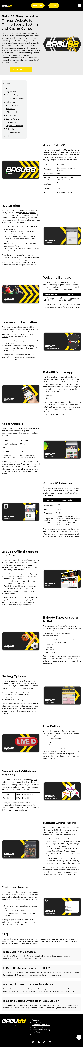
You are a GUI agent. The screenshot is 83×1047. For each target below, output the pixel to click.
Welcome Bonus (12, 95)
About (8, 88)
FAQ (7, 136)
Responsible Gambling (41, 1030)
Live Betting (11, 122)
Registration (11, 92)
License (35, 1035)
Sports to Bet (11, 116)
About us (35, 1020)
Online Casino (11, 129)
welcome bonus (59, 287)
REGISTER (37, 5)
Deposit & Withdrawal (14, 126)
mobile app (49, 377)
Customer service (9, 892)
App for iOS (10, 109)
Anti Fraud (36, 1032)
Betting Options (12, 119)
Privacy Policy (37, 1027)
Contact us (36, 1022)
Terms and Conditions (41, 1025)
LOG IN (54, 5)
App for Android (12, 105)
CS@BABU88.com (17, 911)
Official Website (12, 112)
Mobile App (10, 102)
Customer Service (13, 133)
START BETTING (20, 69)
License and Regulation (15, 98)
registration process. (27, 213)
